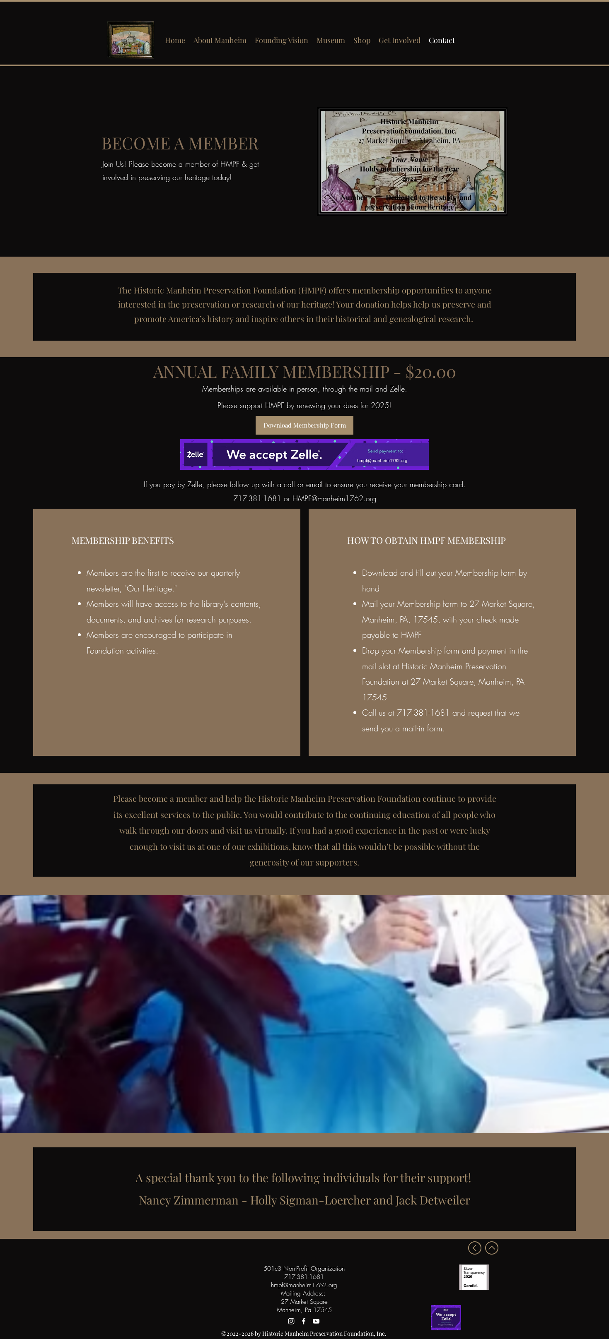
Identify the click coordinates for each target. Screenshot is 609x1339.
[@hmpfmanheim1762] (291, 1321)
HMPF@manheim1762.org (334, 498)
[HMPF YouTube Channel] (316, 1321)
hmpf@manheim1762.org (304, 1285)
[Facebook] (304, 1321)
